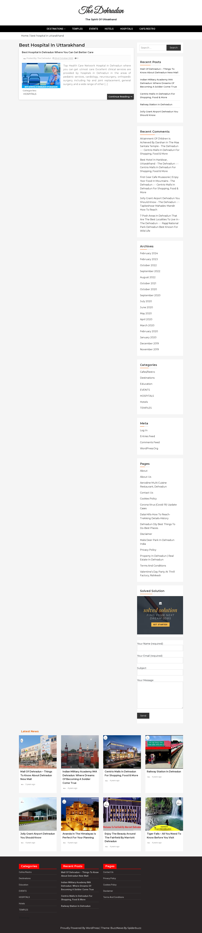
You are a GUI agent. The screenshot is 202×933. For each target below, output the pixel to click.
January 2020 (148, 337)
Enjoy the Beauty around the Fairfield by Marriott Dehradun (120, 837)
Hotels (144, 402)
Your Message (145, 680)
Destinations (147, 377)
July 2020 (146, 301)
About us (145, 476)
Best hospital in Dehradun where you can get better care (57, 52)
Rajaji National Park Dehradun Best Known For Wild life (159, 227)
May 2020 (146, 313)
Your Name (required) (150, 643)
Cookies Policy (148, 498)
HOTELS (109, 28)
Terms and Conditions (153, 565)
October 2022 (148, 265)
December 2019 (149, 343)
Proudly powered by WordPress (80, 928)
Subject (141, 668)
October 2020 (148, 289)
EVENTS (93, 28)
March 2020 (147, 325)
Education (146, 383)
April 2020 (146, 319)
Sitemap (24, 917)
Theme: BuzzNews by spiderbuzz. (121, 928)
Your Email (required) (150, 656)
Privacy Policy (148, 549)
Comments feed (150, 442)
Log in (143, 430)
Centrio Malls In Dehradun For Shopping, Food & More (159, 188)
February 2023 (149, 259)
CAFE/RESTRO (147, 28)
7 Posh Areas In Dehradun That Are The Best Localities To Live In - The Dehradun (160, 219)
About (144, 470)
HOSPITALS (126, 28)
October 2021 (148, 283)
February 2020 (149, 331)
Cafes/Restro (147, 372)
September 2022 (150, 271)
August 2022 (148, 277)
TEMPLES (77, 28)
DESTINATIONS (55, 28)
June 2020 (146, 307)
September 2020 (150, 295)
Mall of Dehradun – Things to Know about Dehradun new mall (36, 775)
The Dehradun (101, 11)
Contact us (146, 492)
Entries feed (147, 436)
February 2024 (149, 253)
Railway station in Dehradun (156, 104)
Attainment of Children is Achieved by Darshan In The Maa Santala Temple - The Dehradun (159, 142)
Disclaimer (146, 534)
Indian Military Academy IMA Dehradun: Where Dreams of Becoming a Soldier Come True (158, 83)
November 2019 (149, 349)
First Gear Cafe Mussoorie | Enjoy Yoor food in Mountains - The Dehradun (159, 181)
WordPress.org (149, 448)
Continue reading (119, 96)
